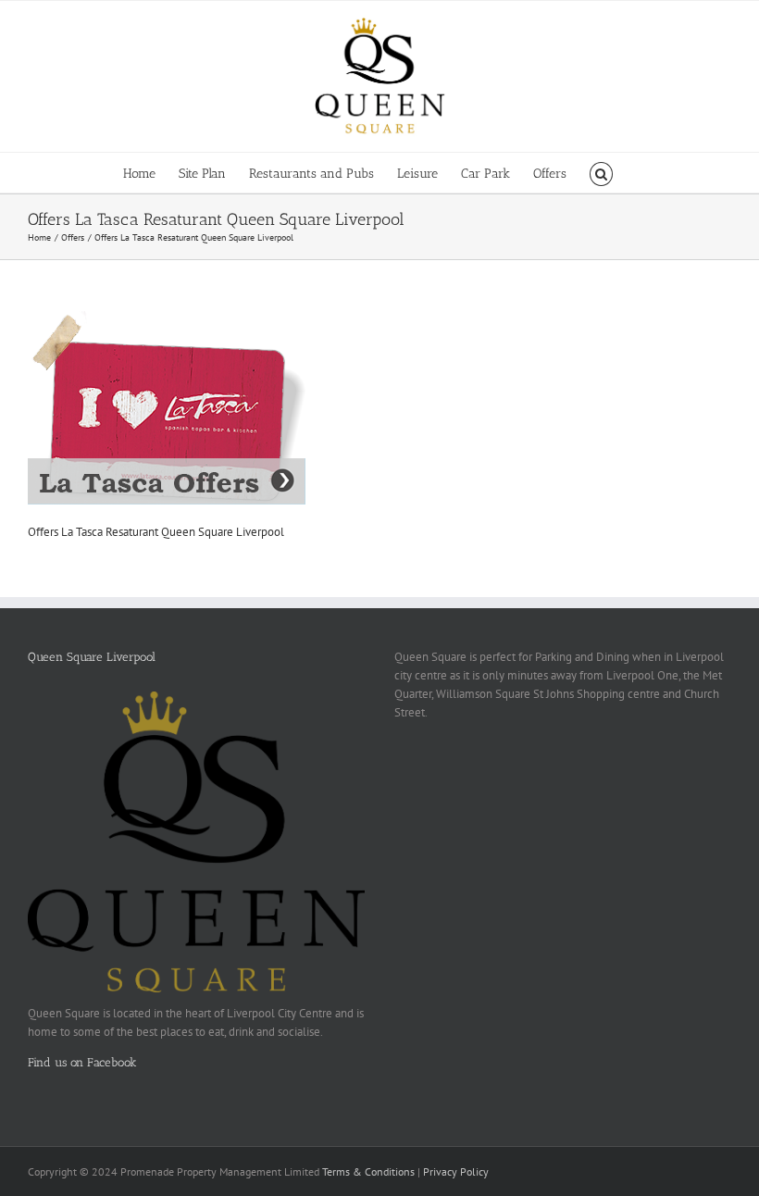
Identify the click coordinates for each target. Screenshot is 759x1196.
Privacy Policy (456, 1171)
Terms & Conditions (368, 1171)
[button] (601, 173)
